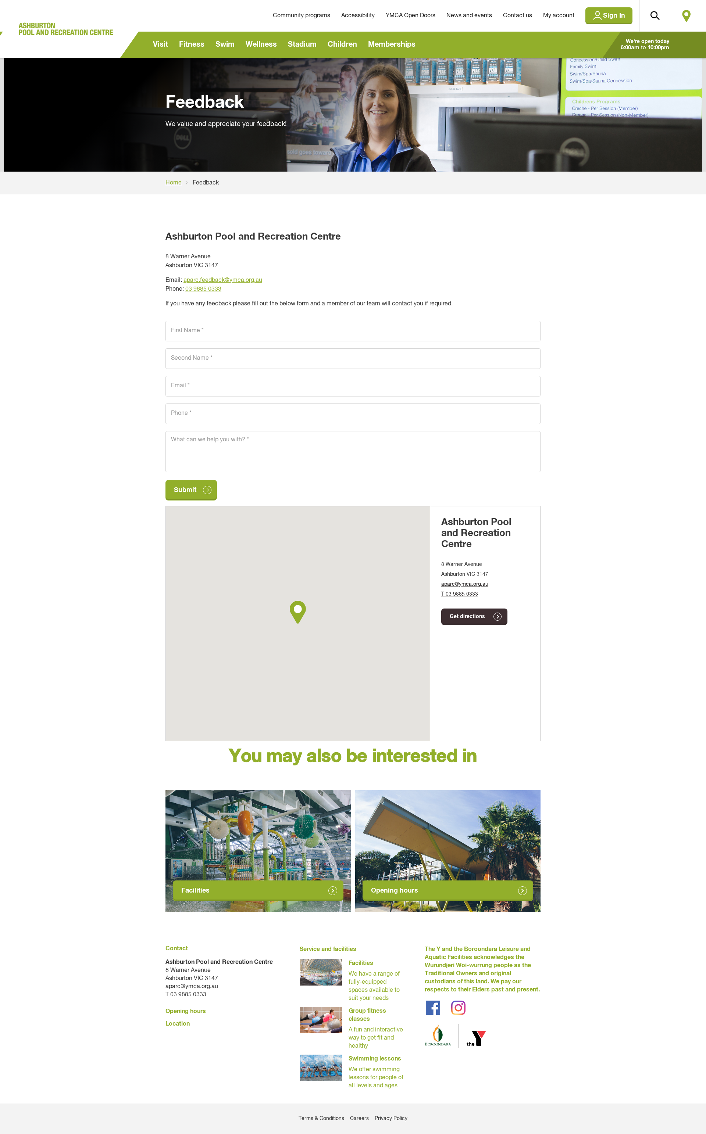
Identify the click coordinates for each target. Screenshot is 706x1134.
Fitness (191, 44)
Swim (225, 44)
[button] (655, 16)
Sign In (614, 15)
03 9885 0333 (203, 289)
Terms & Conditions (321, 1118)
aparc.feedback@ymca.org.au (222, 280)
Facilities (195, 890)
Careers (359, 1118)
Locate (686, 16)
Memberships (392, 44)
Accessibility (358, 16)
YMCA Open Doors (410, 16)
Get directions (467, 616)
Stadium (302, 44)
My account (558, 16)
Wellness (261, 44)
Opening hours (394, 890)
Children (342, 44)
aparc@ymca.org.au (464, 584)
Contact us (517, 16)
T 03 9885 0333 (459, 594)
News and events (469, 16)
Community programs (301, 16)
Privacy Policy (391, 1118)
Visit (160, 44)
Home (173, 183)
